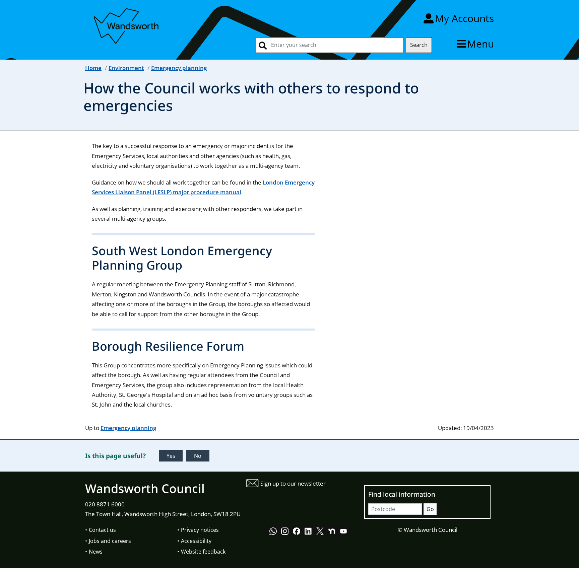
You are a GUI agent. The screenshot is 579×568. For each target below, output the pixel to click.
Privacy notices (200, 530)
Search (419, 45)
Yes (171, 455)
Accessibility (196, 541)
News (96, 551)
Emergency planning (179, 68)
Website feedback (203, 551)
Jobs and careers (110, 541)
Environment (126, 68)
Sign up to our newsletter (293, 483)
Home (93, 68)
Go (430, 509)
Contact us (102, 530)
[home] (127, 24)
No (197, 455)
